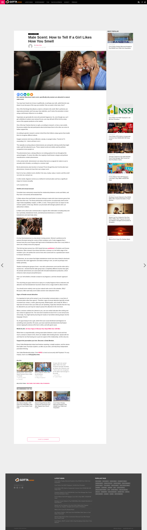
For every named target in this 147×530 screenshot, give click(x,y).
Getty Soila (39, 45)
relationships (45, 383)
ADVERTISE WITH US (128, 528)
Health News (114, 485)
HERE (40, 352)
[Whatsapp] (28, 94)
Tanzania (104, 487)
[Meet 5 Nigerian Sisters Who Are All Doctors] (43, 367)
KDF (115, 487)
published (51, 248)
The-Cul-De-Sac (123, 489)
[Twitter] (21, 94)
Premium (74, 2)
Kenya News (113, 481)
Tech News (107, 485)
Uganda (98, 487)
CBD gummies (99, 494)
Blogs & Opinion (56, 2)
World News (117, 483)
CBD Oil (98, 491)
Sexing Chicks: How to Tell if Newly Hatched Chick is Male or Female (24, 374)
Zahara (106, 494)
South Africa (120, 487)
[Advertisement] (73, 17)
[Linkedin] (24, 94)
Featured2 (36, 383)
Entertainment (39, 2)
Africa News (99, 485)
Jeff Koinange (118, 494)
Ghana (111, 494)
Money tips (121, 491)
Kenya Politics (108, 483)
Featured (30, 383)
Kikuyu (127, 491)
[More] (31, 94)
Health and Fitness (101, 489)
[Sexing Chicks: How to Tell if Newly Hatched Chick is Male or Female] (25, 367)
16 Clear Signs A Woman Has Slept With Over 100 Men (43, 328)
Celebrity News (122, 481)
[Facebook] (18, 94)
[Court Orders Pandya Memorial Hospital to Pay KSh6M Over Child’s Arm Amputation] (61, 401)
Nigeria (110, 487)
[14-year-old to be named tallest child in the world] (62, 370)
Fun (48, 2)
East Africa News (124, 485)
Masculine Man (112, 491)
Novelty (66, 2)
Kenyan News (99, 483)
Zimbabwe (104, 491)
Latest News (29, 2)
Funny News (114, 489)
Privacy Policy (117, 528)
